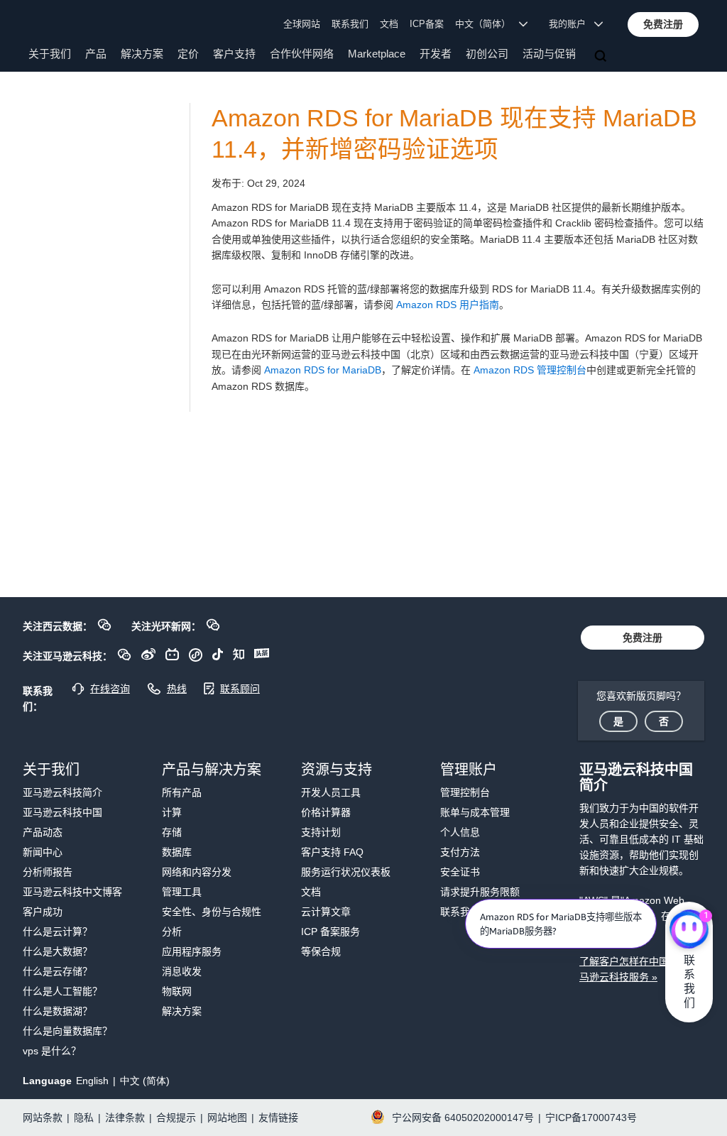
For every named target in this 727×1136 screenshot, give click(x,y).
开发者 (436, 54)
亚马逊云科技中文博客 (72, 891)
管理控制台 (465, 792)
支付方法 (460, 852)
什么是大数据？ (57, 951)
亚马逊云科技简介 (62, 792)
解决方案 (142, 54)
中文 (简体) (145, 1080)
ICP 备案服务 (330, 931)
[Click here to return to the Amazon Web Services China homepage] (63, 23)
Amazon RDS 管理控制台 (530, 370)
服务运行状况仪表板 (345, 872)
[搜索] (602, 57)
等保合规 (321, 951)
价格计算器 (326, 812)
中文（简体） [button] (487, 23)
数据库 (177, 852)
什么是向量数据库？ (67, 1031)
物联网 (177, 991)
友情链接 (278, 1117)
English (92, 1080)
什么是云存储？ (57, 971)
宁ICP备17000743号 (591, 1117)
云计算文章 (326, 911)
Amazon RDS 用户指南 (447, 304)
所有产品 (182, 792)
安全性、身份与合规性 (211, 911)
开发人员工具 (331, 792)
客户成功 (42, 911)
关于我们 (49, 54)
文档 (389, 23)
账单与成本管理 (475, 812)
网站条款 (42, 1117)
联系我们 (350, 23)
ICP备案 (427, 23)
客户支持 (234, 54)
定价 (188, 54)
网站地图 (227, 1117)
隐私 (84, 1117)
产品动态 (42, 832)
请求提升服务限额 (480, 891)
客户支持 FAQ (332, 852)
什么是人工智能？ (62, 991)
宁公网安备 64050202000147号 (463, 1117)
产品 (95, 54)
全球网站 (301, 23)
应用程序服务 (192, 951)
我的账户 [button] (571, 23)
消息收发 (182, 971)
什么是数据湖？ (57, 1011)
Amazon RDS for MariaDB (322, 370)
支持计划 (321, 832)
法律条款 (125, 1117)
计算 (172, 812)
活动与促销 (549, 54)
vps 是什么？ (52, 1050)
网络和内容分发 (196, 872)
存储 (172, 832)
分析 (172, 931)
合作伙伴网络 (302, 54)
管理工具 (182, 891)
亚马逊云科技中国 (62, 812)
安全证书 (460, 872)
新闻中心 (42, 852)
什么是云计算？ (57, 931)
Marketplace (376, 54)
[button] (663, 24)
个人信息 (460, 832)
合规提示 (176, 1117)
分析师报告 (47, 872)
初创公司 (487, 54)
